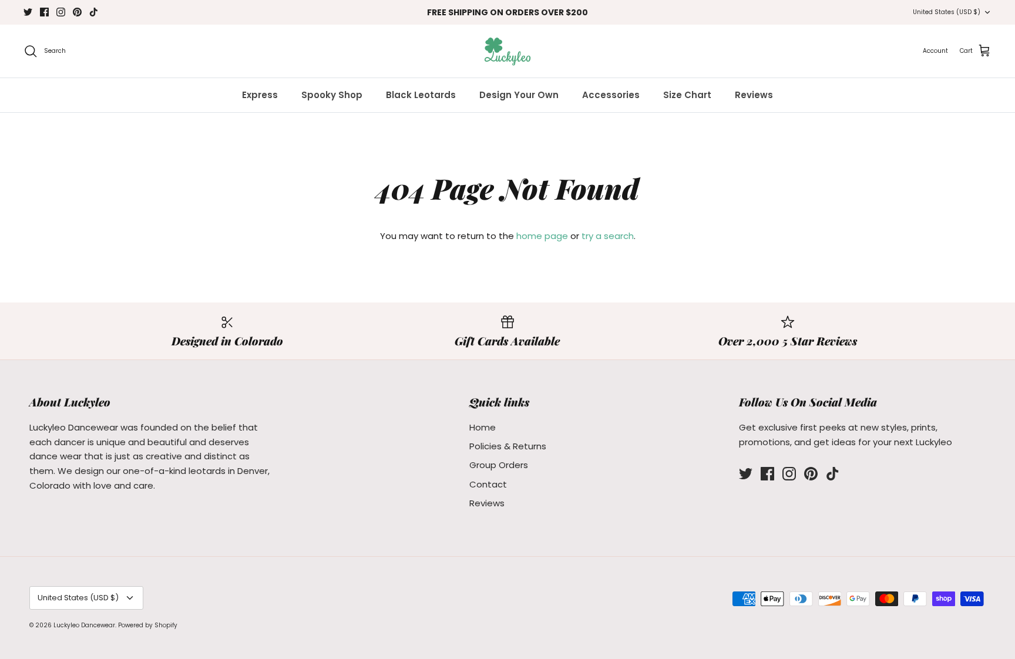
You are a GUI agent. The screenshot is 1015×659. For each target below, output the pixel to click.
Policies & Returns (507, 446)
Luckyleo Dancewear (84, 625)
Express (260, 95)
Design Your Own (519, 95)
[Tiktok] (93, 12)
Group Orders (498, 465)
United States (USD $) (946, 12)
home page (542, 236)
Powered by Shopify (147, 625)
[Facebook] (44, 12)
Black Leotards (421, 95)
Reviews (754, 95)
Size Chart (687, 95)
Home (482, 427)
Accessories (611, 95)
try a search (608, 236)
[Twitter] (27, 12)
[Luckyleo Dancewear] (507, 51)
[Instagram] (60, 12)
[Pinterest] (77, 12)
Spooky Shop (331, 95)
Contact (488, 484)
